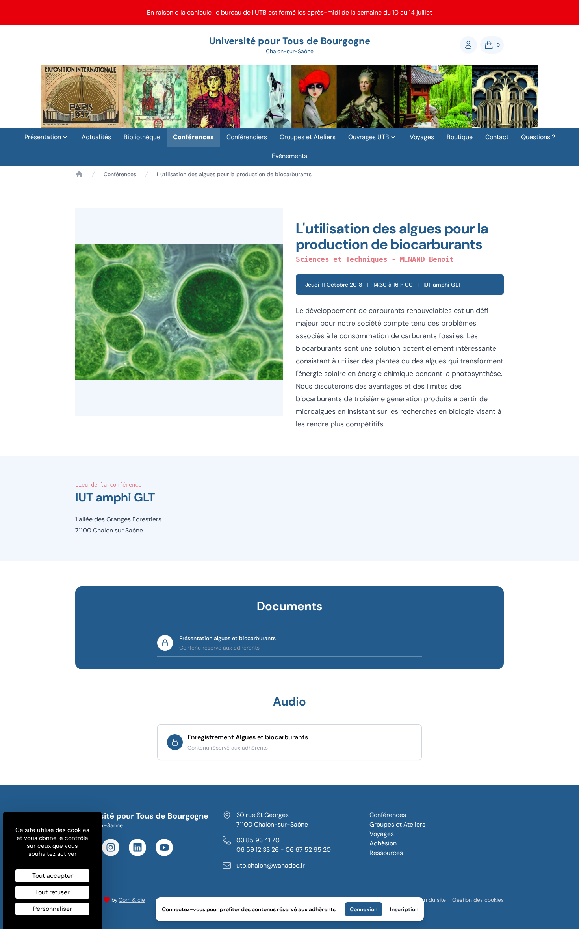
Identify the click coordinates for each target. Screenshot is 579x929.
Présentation (42, 137)
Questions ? (538, 137)
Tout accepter (52, 875)
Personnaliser (52, 909)
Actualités (96, 137)
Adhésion (383, 843)
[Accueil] (79, 174)
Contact (496, 137)
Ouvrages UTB (368, 137)
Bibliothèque (142, 137)
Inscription (404, 909)
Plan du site (431, 899)
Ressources (386, 853)
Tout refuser (52, 892)
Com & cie (132, 899)
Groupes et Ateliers (308, 137)
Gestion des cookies (478, 899)
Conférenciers (246, 137)
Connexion (363, 909)
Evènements (289, 156)
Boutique (460, 137)
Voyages (422, 137)
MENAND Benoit (427, 259)
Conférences (193, 137)
